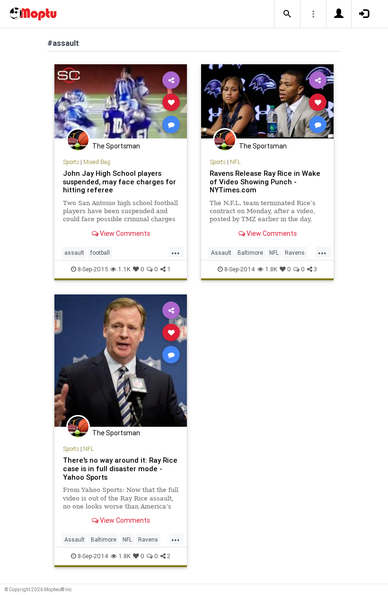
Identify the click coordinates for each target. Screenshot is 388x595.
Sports (71, 161)
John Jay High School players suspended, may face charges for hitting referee (119, 182)
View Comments (124, 233)
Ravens (295, 252)
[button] (287, 14)
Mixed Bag (96, 161)
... (175, 252)
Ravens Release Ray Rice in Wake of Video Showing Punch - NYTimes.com (265, 182)
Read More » (120, 102)
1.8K (271, 269)
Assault (221, 252)
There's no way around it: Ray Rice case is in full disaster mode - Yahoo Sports (120, 469)
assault (74, 252)
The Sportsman (116, 146)
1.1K (124, 269)
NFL (235, 161)
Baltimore (250, 252)
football (100, 252)
